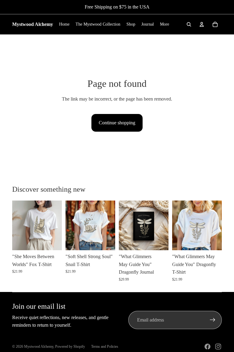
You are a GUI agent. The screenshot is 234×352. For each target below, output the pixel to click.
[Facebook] (207, 346)
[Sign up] (212, 320)
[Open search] (189, 24)
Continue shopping (117, 122)
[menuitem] (164, 24)
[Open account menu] (201, 24)
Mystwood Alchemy (38, 346)
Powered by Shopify (70, 346)
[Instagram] (218, 346)
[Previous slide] (17, 225)
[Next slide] (57, 225)
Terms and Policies (104, 346)
